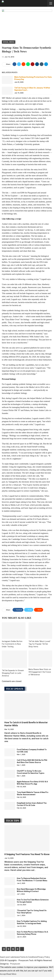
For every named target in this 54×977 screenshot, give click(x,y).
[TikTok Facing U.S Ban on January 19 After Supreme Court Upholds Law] (7, 91)
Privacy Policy (43, 957)
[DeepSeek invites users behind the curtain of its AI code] (9, 806)
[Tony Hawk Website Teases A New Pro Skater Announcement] (9, 795)
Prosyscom (15, 964)
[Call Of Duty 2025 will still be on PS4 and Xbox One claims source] (9, 763)
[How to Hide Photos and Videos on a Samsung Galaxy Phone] (9, 935)
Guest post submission (10, 957)
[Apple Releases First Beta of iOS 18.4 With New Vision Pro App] (9, 785)
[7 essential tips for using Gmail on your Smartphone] (9, 913)
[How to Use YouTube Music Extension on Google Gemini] (9, 903)
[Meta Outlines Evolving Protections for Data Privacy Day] (7, 80)
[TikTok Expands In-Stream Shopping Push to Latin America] (14, 659)
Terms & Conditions (28, 957)
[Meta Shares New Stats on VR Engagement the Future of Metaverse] (40, 658)
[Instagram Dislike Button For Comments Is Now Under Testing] (13, 630)
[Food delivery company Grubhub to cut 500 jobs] (9, 752)
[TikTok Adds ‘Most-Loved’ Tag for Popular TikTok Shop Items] (40, 630)
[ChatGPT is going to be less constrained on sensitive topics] (9, 774)
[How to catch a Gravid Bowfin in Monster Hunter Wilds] (27, 706)
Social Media (8, 42)
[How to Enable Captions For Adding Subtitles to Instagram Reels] (9, 924)
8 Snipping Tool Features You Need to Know (26, 854)
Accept (3, 974)
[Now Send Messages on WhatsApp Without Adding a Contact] (9, 892)
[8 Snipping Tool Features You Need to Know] (27, 838)
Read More (11, 974)
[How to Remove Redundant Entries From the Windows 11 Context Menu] (9, 881)
